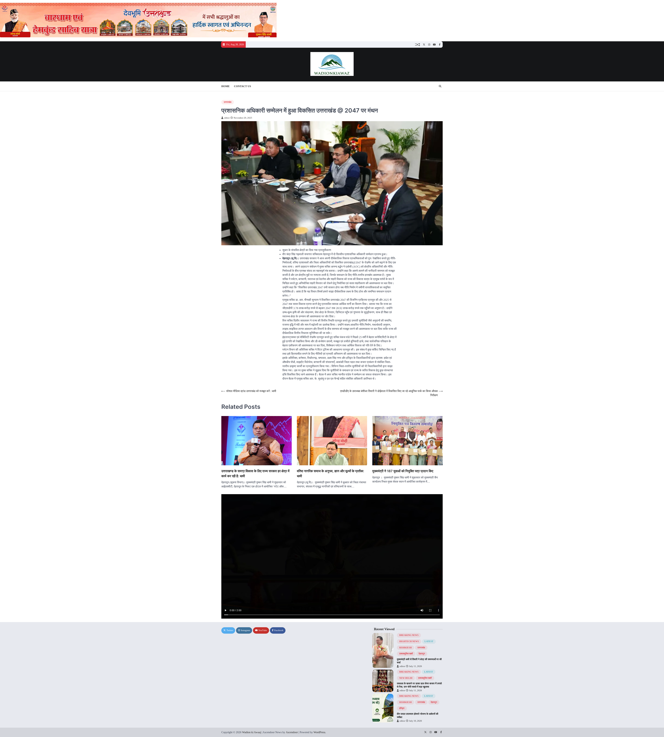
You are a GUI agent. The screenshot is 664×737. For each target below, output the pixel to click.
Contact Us (242, 86)
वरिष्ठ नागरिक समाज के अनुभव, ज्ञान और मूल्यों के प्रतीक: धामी (330, 473)
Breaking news (408, 635)
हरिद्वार (401, 708)
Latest (429, 641)
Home (225, 86)
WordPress (319, 732)
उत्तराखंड (227, 102)
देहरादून (422, 653)
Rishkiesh (405, 647)
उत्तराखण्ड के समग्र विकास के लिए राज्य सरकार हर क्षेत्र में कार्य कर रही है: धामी (255, 473)
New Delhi (405, 678)
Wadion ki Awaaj (251, 732)
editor (227, 118)
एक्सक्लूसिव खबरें (406, 653)
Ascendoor (292, 732)
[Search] (440, 86)
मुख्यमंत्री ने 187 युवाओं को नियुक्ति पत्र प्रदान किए (402, 471)
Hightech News (409, 641)
